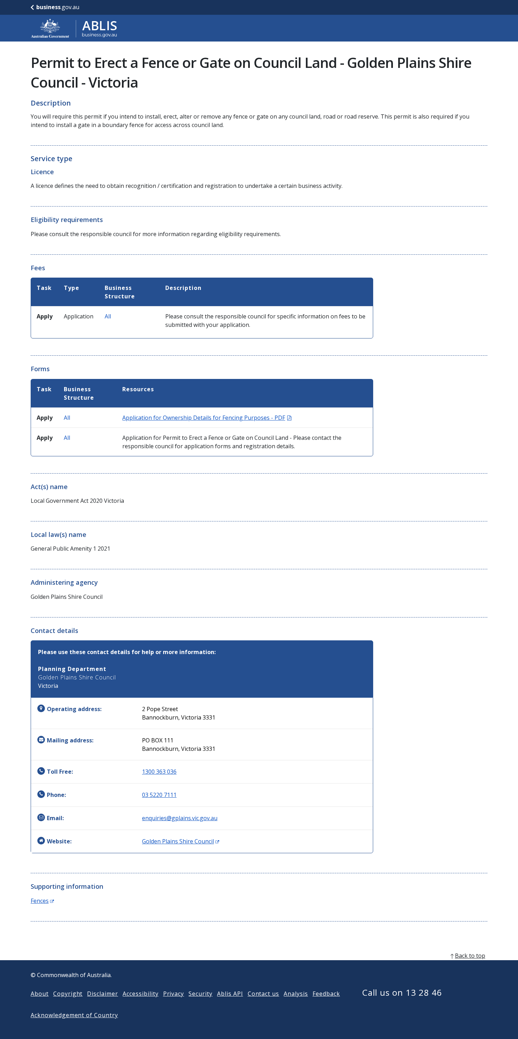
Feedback (326, 993)
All (108, 316)
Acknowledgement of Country (74, 1015)
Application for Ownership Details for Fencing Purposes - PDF (206, 418)
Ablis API (230, 993)
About (40, 993)
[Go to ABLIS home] (74, 28)
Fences (42, 901)
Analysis (296, 993)
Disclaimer (102, 993)
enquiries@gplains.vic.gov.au (179, 818)
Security (200, 993)
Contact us (263, 993)
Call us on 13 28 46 (402, 992)
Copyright (68, 993)
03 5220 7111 (159, 795)
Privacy (173, 993)
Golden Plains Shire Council (180, 841)
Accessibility (140, 993)
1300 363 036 (159, 771)
